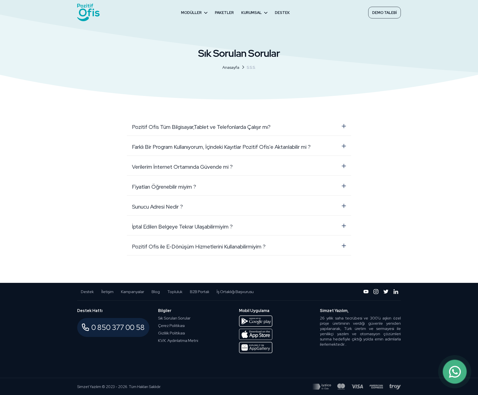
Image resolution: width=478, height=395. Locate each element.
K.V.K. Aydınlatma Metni (178, 340)
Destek (87, 291)
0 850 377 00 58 (118, 327)
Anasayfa (230, 67)
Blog (156, 291)
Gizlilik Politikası (171, 333)
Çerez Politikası (171, 325)
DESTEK (282, 12)
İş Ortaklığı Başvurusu (235, 291)
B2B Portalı (199, 291)
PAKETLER (224, 12)
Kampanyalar (132, 291)
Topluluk (174, 291)
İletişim (107, 291)
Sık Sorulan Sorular (174, 318)
